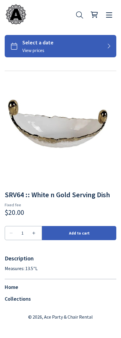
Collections (18, 298)
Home (11, 287)
